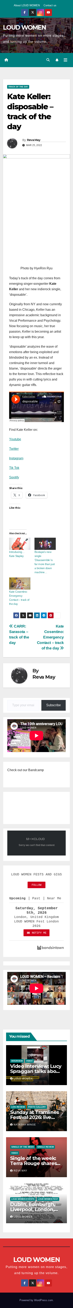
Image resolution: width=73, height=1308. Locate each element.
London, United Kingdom (36, 917)
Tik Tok (14, 468)
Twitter (14, 448)
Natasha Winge (25, 1124)
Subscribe (53, 705)
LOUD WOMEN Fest (48, 1199)
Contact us (50, 5)
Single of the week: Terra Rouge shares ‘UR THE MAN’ (33, 1163)
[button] (48, 60)
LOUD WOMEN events (22, 1199)
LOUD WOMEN (24, 27)
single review (45, 1147)
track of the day (18, 87)
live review (18, 1107)
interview (17, 1061)
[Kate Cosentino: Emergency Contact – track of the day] (19, 583)
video (29, 1061)
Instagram (16, 458)
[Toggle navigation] (65, 60)
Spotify (14, 477)
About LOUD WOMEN (27, 5)
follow (36, 885)
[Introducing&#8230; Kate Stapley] (19, 544)
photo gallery (37, 1107)
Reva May (33, 140)
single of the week (22, 1147)
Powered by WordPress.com (36, 1300)
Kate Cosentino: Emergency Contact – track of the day (50, 637)
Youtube (15, 439)
